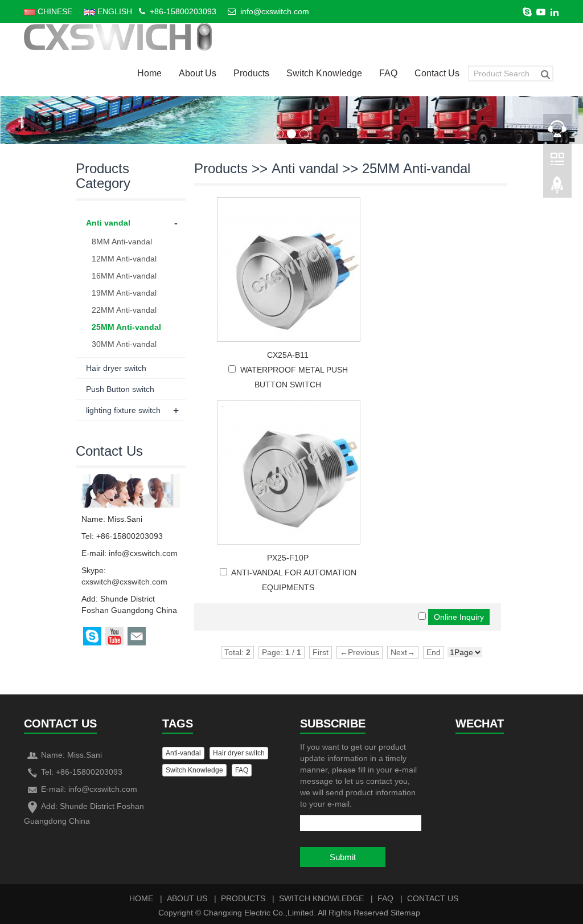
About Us (197, 73)
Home (149, 73)
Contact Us (436, 73)
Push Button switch (120, 389)
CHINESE (53, 11)
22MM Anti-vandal (124, 309)
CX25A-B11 (288, 354)
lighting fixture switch (123, 410)
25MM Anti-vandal (416, 168)
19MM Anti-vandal (124, 292)
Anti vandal (305, 168)
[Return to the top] (557, 188)
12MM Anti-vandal (124, 258)
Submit (343, 857)
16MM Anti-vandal (124, 275)
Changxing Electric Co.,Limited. (259, 912)
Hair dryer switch (116, 368)
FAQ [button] (241, 770)
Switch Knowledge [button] (194, 770)
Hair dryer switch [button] (239, 753)
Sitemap (405, 912)
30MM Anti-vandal (124, 344)
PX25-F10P (288, 557)
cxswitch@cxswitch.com (124, 581)
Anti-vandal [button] (183, 753)
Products (251, 73)
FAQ (388, 73)
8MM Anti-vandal (122, 241)
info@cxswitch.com (274, 11)
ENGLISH (113, 11)
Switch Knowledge (324, 73)
